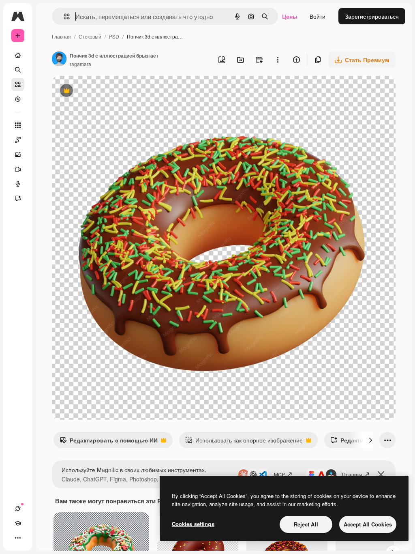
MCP (279, 474)
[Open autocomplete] (63, 16)
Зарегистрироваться (372, 16)
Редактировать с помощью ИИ (109, 442)
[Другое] (17, 537)
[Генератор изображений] (17, 154)
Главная (61, 36)
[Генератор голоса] (17, 183)
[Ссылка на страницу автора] (59, 60)
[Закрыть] (381, 474)
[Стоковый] (17, 84)
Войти (317, 16)
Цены (289, 16)
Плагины (352, 474)
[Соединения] (17, 508)
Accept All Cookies (368, 524)
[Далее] (370, 440)
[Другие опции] (278, 60)
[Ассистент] (17, 198)
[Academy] (17, 523)
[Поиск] (17, 69)
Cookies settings (193, 524)
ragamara (80, 63)
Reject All (306, 524)
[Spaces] (17, 139)
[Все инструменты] (17, 125)
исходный (106, 91)
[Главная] (17, 55)
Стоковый (90, 36)
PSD (114, 36)
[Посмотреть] (17, 98)
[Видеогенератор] (17, 169)
